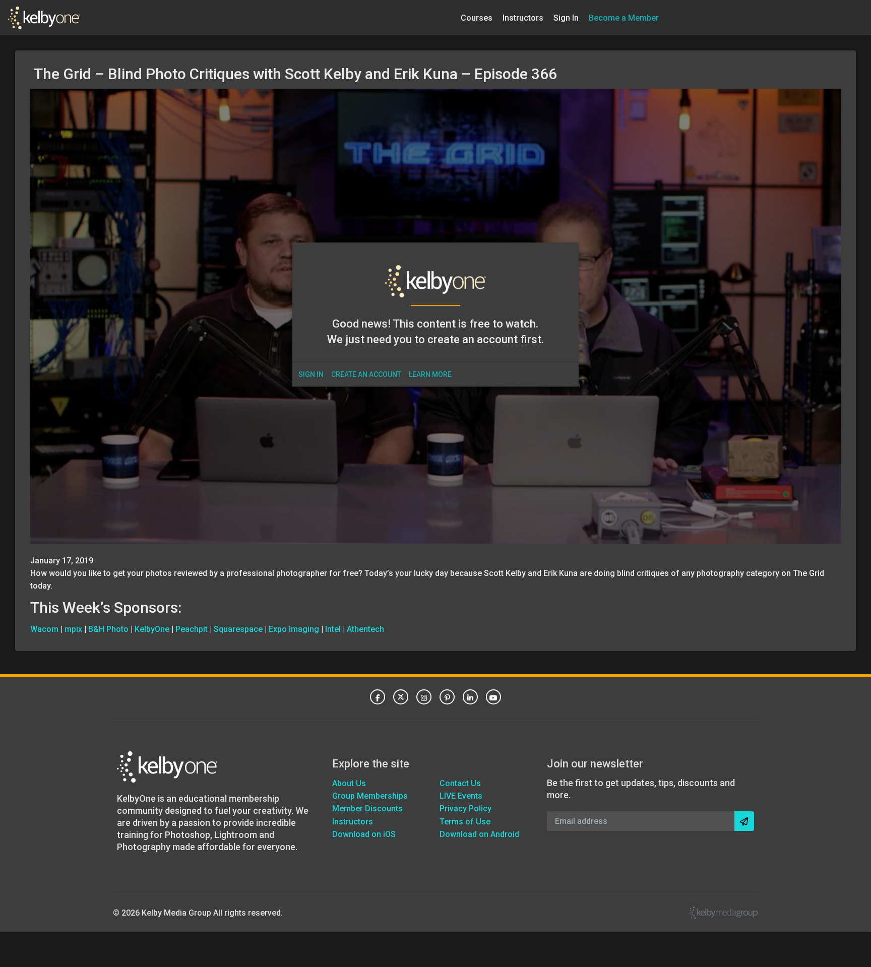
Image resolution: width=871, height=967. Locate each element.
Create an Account (366, 374)
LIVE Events (461, 796)
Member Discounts (367, 808)
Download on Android (479, 834)
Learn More (430, 374)
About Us (349, 783)
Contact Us (460, 783)
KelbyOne (152, 629)
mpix (73, 629)
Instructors (523, 17)
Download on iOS (364, 834)
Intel (333, 629)
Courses (476, 17)
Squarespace (238, 629)
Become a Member (624, 17)
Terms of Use (465, 821)
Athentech (365, 629)
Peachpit (191, 629)
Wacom (44, 629)
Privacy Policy (465, 808)
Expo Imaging (294, 629)
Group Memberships (370, 796)
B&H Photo (108, 629)
